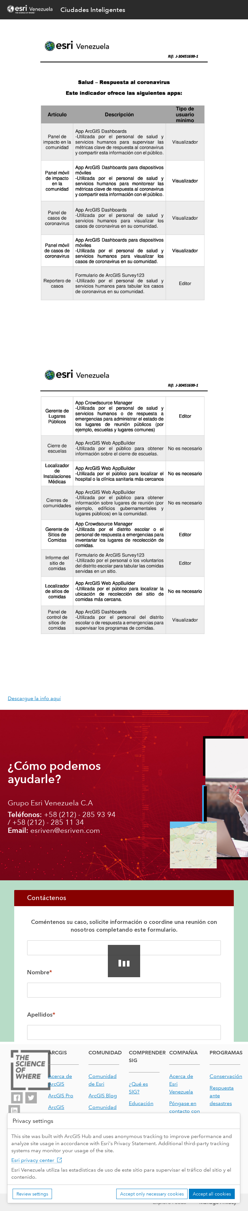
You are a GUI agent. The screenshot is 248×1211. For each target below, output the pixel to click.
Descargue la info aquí (34, 698)
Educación (141, 1103)
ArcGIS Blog (102, 1095)
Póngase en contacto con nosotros (184, 1111)
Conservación (226, 1076)
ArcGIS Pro (60, 1095)
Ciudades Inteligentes (92, 10)
